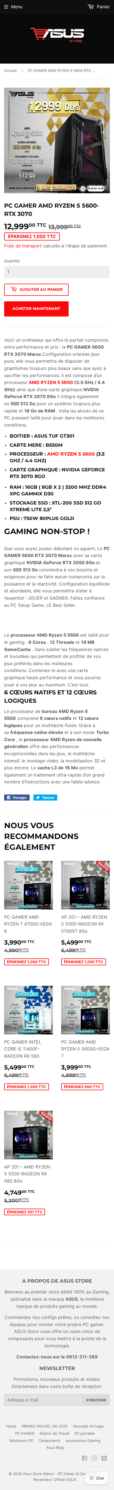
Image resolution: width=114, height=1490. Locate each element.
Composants (49, 1440)
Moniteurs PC (21, 1440)
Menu (16, 6)
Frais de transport (23, 246)
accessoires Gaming (83, 1440)
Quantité (12, 260)
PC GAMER (24, 1433)
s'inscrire (96, 1400)
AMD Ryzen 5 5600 (71, 454)
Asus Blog (55, 1447)
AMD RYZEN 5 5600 (51, 382)
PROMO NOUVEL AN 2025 (45, 1426)
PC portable (85, 1433)
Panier (102, 6)
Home (11, 1426)
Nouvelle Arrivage (88, 1426)
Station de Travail (54, 1433)
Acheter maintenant (36, 308)
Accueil (10, 70)
